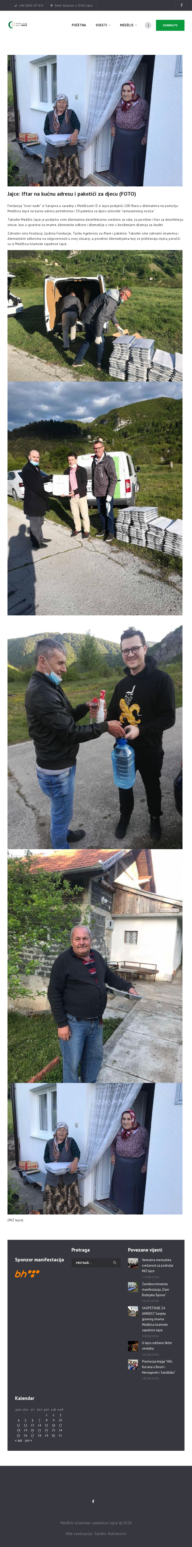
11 (18, 1425)
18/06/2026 (150, 1378)
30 (53, 1435)
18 (18, 1430)
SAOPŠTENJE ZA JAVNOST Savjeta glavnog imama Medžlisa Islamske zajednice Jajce (155, 1319)
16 (53, 1425)
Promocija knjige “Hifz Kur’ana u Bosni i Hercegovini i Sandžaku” (159, 1367)
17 (60, 1425)
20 (32, 1430)
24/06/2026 (150, 1354)
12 (25, 1425)
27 (32, 1435)
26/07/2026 (150, 1301)
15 (46, 1425)
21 (39, 1430)
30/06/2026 (150, 1336)
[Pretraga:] (96, 1263)
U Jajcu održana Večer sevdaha (157, 1346)
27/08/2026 (150, 1277)
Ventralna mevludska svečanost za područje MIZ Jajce (157, 1265)
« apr (18, 1440)
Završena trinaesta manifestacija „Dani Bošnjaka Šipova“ (155, 1289)
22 (46, 1430)
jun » (28, 1440)
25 (18, 1435)
